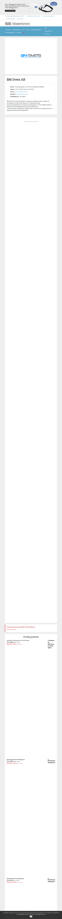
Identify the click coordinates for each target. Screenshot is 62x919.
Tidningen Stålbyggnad (33, 16)
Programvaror (10, 32)
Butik (28, 29)
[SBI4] (31, 7)
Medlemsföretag (36, 29)
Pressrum (20, 18)
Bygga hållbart (10, 18)
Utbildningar (16, 29)
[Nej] (60, 915)
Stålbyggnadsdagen (48, 16)
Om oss (19, 32)
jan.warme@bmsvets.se (21, 91)
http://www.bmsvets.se (22, 94)
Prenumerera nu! (11, 629)
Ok (31, 916)
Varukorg (48, 31)
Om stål (8, 29)
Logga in (47, 34)
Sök (45, 28)
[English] (23, 32)
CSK (23, 29)
